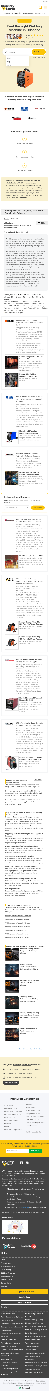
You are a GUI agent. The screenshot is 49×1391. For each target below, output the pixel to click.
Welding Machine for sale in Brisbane (17, 927)
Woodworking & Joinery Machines (36, 1366)
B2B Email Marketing (8, 1273)
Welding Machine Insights (14, 313)
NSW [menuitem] (9, 58)
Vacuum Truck (31, 1129)
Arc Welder (24, 301)
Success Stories (6, 1283)
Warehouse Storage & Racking (35, 1353)
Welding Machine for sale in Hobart (16, 934)
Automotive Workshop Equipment (12, 1317)
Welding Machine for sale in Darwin (17, 938)
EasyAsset (25, 1207)
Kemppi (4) (20, 232)
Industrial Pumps (6, 1359)
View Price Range (39, 57)
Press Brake (30, 1108)
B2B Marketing (6, 1270)
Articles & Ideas (6, 1263)
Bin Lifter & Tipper (11, 1108)
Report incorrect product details (30, 1049)
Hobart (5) (40, 297)
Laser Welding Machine (12, 306)
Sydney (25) (36, 295)
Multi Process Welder (31, 308)
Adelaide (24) (8, 297)
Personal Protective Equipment (35, 1336)
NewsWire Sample (7, 1276)
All (27, 232)
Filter (43, 223)
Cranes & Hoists (6, 1330)
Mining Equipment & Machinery (35, 1326)
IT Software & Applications (9, 1369)
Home (3, 1260)
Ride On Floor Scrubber (35, 1117)
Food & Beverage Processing (10, 1343)
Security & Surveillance (32, 1340)
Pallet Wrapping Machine (13, 1130)
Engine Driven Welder (21, 304)
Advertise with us (6, 1280)
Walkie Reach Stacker (34, 1132)
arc (37, 267)
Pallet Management (31, 1333)
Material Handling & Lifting (34, 1320)
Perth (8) (30, 297)
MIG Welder (17, 308)
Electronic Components (8, 1340)
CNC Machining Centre (12, 1114)
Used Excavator (31, 1126)
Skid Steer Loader (32, 1120)
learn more (11, 1082)
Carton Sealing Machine (13, 1111)
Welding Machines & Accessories (16, 225)
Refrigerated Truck (33, 1114)
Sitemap (4, 1286)
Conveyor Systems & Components (12, 1327)
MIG (37, 265)
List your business (24, 1291)
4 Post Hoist (8, 1105)
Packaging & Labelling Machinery (36, 1330)
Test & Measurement (32, 1343)
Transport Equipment (32, 1346)
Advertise (45, 2)
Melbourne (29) (23, 295)
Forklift (6, 1127)
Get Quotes (38, 52)
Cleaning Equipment (7, 1320)
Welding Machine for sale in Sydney (17, 919)
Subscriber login (24, 1302)
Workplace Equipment (32, 1369)
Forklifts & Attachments (9, 1346)
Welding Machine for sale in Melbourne (18, 916)
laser (27, 269)
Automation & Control (8, 1314)
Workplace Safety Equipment (34, 1372)
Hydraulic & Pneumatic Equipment (12, 1350)
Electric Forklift (9, 1118)
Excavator (7, 1124)
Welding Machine (10, 228)
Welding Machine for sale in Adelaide (17, 923)
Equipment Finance (11, 1121)
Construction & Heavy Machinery (11, 1324)
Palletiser (29, 1104)
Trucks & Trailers (30, 1350)
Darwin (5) (7, 299)
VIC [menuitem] (8, 62)
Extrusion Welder (38, 304)
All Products (8, 223)
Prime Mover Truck (33, 1111)
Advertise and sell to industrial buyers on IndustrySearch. (23, 1213)
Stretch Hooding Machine (35, 1123)
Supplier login (24, 1297)
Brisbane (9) (20, 297)
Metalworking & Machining (34, 1323)
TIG (43, 265)
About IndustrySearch (8, 1266)
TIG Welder (19, 310)
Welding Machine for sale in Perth (16, 930)
